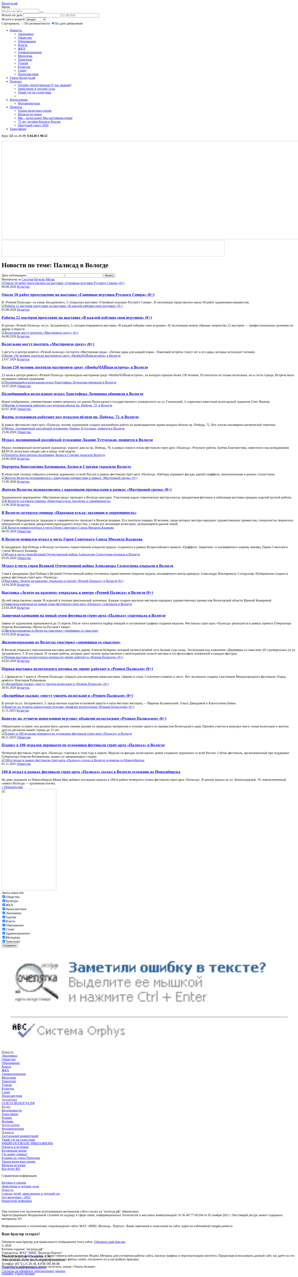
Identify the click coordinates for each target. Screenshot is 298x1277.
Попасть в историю (15, 1147)
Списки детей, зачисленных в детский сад (31, 1193)
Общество (25, 37)
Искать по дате (12, 15)
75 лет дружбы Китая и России (39, 121)
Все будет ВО (11, 1169)
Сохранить (9, 945)
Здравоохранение (30, 52)
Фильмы (7, 1121)
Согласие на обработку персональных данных (33, 1271)
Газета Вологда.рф (22, 77)
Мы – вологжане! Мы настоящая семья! (45, 118)
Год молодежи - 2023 (16, 1197)
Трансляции (18, 129)
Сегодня (27, 279)
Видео (6, 1106)
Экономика (25, 34)
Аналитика (9, 1099)
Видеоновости (12, 1110)
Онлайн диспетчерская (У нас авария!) (44, 85)
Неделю (39, 279)
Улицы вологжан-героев (34, 110)
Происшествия (28, 74)
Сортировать (10, 23)
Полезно (16, 81)
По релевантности (38, 23)
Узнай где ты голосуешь (34, 92)
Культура (24, 67)
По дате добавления (69, 23)
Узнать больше (24, 1273)
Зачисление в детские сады (36, 88)
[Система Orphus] (149, 1044)
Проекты (16, 107)
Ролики (7, 1117)
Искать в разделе (13, 19)
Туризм (23, 63)
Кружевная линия (14, 1150)
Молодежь (25, 56)
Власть (22, 45)
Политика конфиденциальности (24, 1267)
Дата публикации (14, 275)
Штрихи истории (30, 114)
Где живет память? (14, 1154)
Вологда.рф (9, 3)
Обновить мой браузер (109, 1242)
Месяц (50, 279)
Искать (109, 275)
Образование (27, 41)
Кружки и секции (14, 1182)
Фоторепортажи (29, 103)
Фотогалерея (19, 99)
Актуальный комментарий (20, 1136)
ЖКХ (21, 48)
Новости (16, 30)
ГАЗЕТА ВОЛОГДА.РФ (18, 1103)
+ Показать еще (12, 787)
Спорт (22, 70)
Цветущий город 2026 (33, 125)
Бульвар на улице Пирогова (21, 1158)
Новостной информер (17, 1201)
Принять (8, 1273)
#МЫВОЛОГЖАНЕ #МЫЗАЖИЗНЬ (27, 1143)
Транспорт (25, 59)
